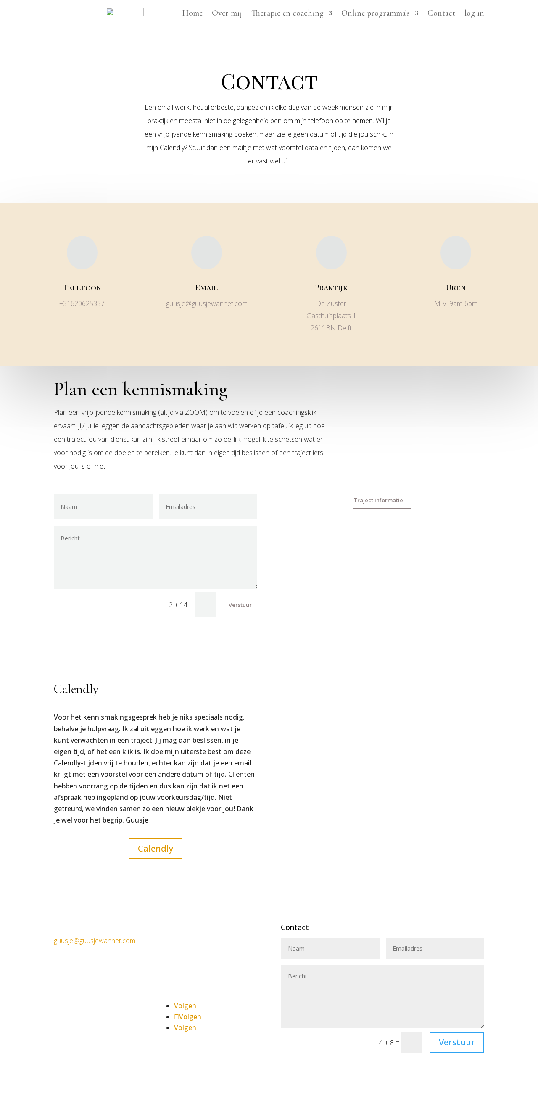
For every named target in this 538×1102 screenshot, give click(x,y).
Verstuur (240, 605)
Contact (441, 14)
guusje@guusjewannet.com (94, 940)
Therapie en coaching (287, 14)
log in (474, 14)
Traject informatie (378, 500)
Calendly (155, 848)
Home (192, 14)
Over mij (227, 14)
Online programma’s (375, 14)
